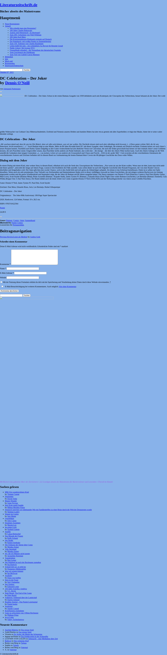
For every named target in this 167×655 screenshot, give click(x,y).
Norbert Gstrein (13, 529)
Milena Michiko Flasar (16, 507)
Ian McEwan (12, 573)
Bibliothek (9, 57)
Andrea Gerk (35, 237)
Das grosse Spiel (27, 630)
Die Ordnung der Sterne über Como (19, 545)
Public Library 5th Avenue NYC (22, 48)
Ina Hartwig (12, 565)
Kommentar (5, 264)
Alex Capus (11, 521)
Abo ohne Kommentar (67, 287)
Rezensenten (10, 63)
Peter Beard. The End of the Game (18, 593)
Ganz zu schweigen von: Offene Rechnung (21, 613)
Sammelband (30, 220)
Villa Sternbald (10, 549)
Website (3, 277)
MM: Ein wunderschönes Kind (17, 492)
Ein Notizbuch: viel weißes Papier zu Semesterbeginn (30, 41)
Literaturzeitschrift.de (18, 5)
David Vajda (12, 499)
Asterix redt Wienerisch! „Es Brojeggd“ (25, 33)
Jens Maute (11, 516)
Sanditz (8, 532)
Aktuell (8, 26)
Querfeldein (9, 518)
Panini (2, 208)
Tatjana (24, 643)
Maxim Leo (11, 525)
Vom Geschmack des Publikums (22, 52)
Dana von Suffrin (14, 578)
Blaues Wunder (11, 501)
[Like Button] (1, 91)
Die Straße (9, 540)
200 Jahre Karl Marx (18, 37)
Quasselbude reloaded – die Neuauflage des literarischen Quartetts (35, 50)
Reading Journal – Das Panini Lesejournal (21, 602)
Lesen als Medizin (13, 237)
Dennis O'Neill (17, 83)
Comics (16, 220)
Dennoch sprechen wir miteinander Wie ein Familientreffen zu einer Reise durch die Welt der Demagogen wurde (48, 510)
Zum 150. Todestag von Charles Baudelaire (26, 44)
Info (6, 59)
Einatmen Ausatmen (12, 523)
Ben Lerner (11, 560)
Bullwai (8, 641)
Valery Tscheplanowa (15, 620)
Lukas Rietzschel (14, 534)
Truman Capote (13, 494)
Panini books (12, 604)
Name (3, 268)
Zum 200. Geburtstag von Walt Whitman (25, 35)
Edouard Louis (13, 587)
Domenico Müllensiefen (16, 569)
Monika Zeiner (13, 547)
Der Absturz (9, 584)
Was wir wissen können (14, 571)
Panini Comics (17, 223)
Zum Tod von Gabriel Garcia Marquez (25, 55)
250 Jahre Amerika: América (16, 589)
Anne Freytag (12, 503)
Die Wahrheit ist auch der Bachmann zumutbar (23, 562)
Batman (9, 220)
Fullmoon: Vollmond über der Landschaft (21, 598)
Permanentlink (18, 225)
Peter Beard (11, 595)
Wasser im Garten (12, 514)
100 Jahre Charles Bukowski (21, 30)
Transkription (10, 558)
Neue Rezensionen (12, 24)
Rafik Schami (12, 538)
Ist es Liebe (9, 617)
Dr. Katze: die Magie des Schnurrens (28, 634)
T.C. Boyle (11, 591)
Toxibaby (8, 576)
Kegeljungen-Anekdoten (14, 611)
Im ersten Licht (11, 527)
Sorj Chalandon (13, 582)
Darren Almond (13, 600)
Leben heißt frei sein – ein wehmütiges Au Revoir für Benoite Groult (36, 46)
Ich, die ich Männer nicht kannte (17, 554)
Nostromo (9, 606)
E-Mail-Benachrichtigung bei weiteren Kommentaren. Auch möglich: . (41, 287)
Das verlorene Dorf (21, 641)
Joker (22, 220)
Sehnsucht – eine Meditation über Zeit (43, 639)
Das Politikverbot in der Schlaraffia (34, 636)
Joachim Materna (11, 630)
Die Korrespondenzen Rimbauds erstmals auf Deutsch (31, 39)
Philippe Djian (12, 615)
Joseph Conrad (13, 609)
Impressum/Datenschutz (14, 66)
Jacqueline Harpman (15, 556)
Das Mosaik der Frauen (14, 536)
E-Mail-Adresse (7, 273)
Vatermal (24, 647)
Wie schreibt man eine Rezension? (23, 28)
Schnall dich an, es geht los (15, 567)
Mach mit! (9, 61)
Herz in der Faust (11, 580)
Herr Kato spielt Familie (14, 505)
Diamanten (9, 496)
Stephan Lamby (13, 512)
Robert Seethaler (13, 543)
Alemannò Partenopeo (12, 89)
